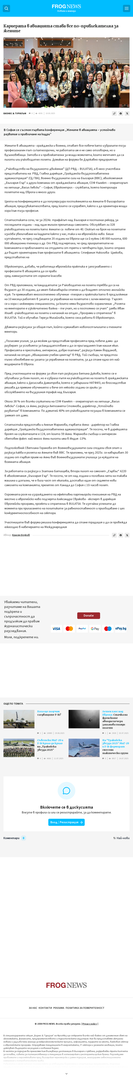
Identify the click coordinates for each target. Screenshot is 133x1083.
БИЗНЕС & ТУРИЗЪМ (14, 113)
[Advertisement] (66, 913)
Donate (89, 615)
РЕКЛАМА (58, 1008)
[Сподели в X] (127, 113)
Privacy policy (90, 1024)
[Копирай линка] (114, 113)
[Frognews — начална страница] (66, 985)
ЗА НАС (33, 1008)
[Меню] (126, 8)
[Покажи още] (66, 1073)
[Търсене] (6, 8)
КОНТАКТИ (45, 1008)
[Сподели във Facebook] (120, 113)
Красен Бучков (21, 535)
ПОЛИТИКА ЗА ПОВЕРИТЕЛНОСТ (85, 1008)
